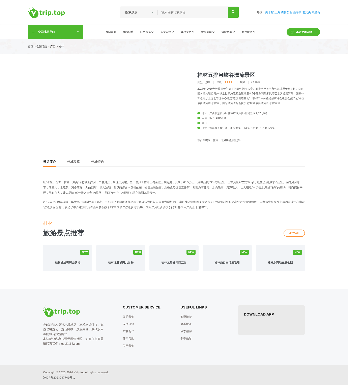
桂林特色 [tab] (97, 161)
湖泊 (207, 82)
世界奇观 (206, 31)
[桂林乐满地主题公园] (280, 253)
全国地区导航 (46, 31)
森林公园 (286, 12)
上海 (277, 12)
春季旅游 (186, 316)
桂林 (61, 46)
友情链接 (128, 324)
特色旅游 (247, 31)
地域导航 (128, 31)
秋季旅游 (186, 331)
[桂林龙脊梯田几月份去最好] (120, 253)
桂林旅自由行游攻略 (227, 262)
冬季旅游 (186, 338)
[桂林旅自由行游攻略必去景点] (227, 253)
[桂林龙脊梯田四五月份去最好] (174, 253)
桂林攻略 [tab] (73, 161)
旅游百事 (227, 31)
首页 (30, 46)
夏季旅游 (186, 324)
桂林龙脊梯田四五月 (174, 262)
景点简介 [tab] (49, 161)
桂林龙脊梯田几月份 (121, 262)
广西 (52, 46)
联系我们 (128, 316)
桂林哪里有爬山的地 (67, 262)
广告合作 (128, 331)
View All (294, 233)
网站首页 (111, 31)
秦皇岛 (316, 12)
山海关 (297, 12)
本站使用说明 (304, 31)
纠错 (242, 82)
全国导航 (41, 46)
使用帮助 (128, 338)
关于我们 (128, 345)
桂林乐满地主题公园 (280, 262)
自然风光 (145, 31)
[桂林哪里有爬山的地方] (67, 253)
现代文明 (186, 31)
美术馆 (269, 12)
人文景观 (166, 31)
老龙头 (306, 12)
